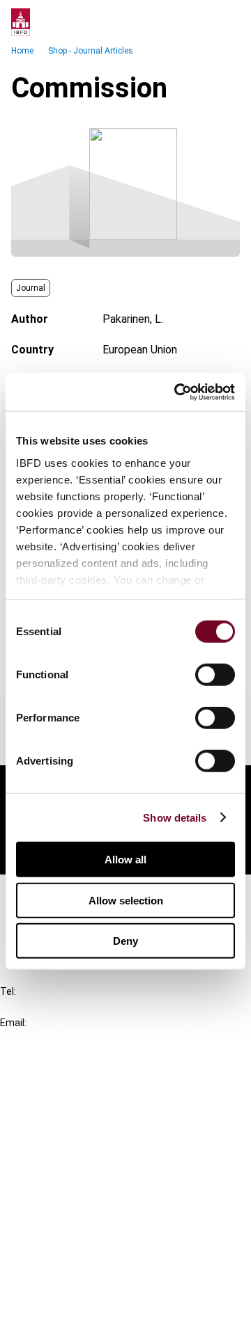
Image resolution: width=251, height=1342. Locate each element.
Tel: (8, 991)
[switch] (215, 675)
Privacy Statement (74, 1247)
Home (22, 51)
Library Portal (61, 1158)
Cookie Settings (67, 1297)
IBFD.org (49, 1082)
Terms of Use (61, 1322)
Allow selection (126, 900)
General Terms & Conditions (95, 1222)
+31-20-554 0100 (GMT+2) (67, 1007)
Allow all (125, 859)
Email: (13, 1022)
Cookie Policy (61, 1272)
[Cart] (198, 22)
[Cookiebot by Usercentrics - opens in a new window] (177, 392)
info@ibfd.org (33, 1038)
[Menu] (226, 22)
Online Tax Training (73, 1133)
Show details (174, 817)
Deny (125, 941)
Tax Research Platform (85, 1108)
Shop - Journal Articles (90, 51)
